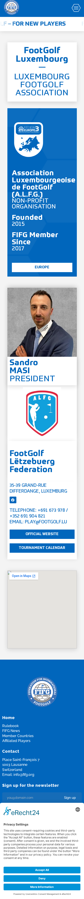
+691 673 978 (51, 510)
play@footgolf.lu (46, 522)
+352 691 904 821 (27, 516)
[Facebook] (13, 500)
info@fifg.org (23, 775)
